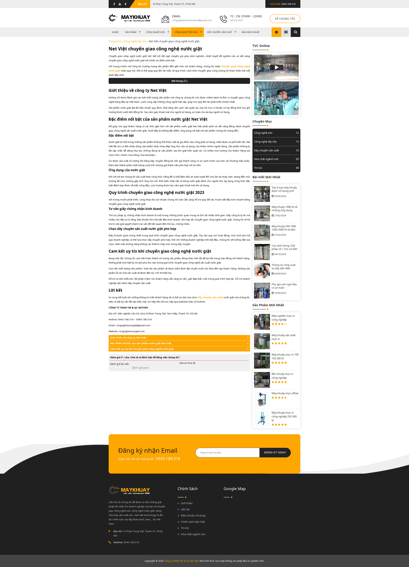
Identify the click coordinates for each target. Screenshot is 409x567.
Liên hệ (185, 509)
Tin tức (276, 168)
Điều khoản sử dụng (193, 515)
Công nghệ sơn (155, 32)
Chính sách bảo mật (193, 521)
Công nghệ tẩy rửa (185, 32)
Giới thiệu (187, 503)
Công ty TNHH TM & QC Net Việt (181, 560)
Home (115, 32)
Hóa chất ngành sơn (276, 159)
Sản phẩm (130, 32)
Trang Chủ (115, 41)
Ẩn (185, 81)
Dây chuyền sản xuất (219, 32)
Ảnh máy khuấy (250, 32)
